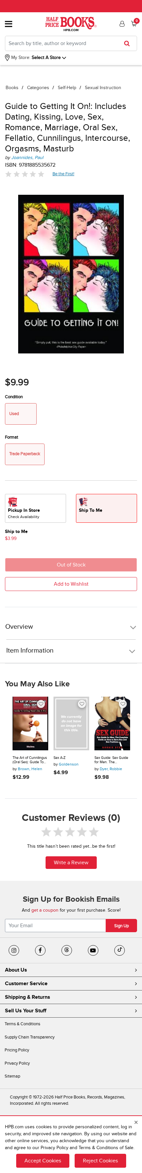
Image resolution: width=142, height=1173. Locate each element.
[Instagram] (14, 950)
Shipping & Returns (27, 997)
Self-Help (67, 87)
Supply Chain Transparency (29, 1037)
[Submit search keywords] (129, 43)
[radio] (35, 508)
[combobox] (71, 43)
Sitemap (12, 1076)
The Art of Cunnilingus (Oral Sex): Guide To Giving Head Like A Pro (30, 760)
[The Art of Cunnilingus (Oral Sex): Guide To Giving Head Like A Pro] (30, 723)
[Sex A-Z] (71, 723)
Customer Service (26, 983)
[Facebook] (40, 950)
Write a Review (71, 862)
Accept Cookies (42, 1160)
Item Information (29, 651)
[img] (25, 174)
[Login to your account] (121, 24)
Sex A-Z (59, 758)
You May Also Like (37, 684)
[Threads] (66, 950)
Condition (14, 397)
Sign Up (121, 926)
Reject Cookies (100, 1160)
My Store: (20, 57)
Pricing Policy (17, 1050)
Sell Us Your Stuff (25, 1010)
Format (11, 437)
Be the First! (64, 174)
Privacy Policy (17, 1063)
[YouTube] (93, 950)
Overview (19, 627)
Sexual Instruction (103, 87)
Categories (38, 87)
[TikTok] (119, 950)
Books (12, 87)
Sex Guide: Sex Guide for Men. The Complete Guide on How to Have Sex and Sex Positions (111, 760)
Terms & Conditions (22, 1024)
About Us (16, 970)
